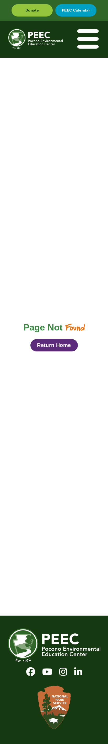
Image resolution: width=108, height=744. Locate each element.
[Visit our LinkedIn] (78, 671)
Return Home (54, 345)
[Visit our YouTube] (47, 671)
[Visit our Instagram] (63, 671)
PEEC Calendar (76, 10)
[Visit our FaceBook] (30, 671)
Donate (32, 10)
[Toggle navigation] (88, 39)
